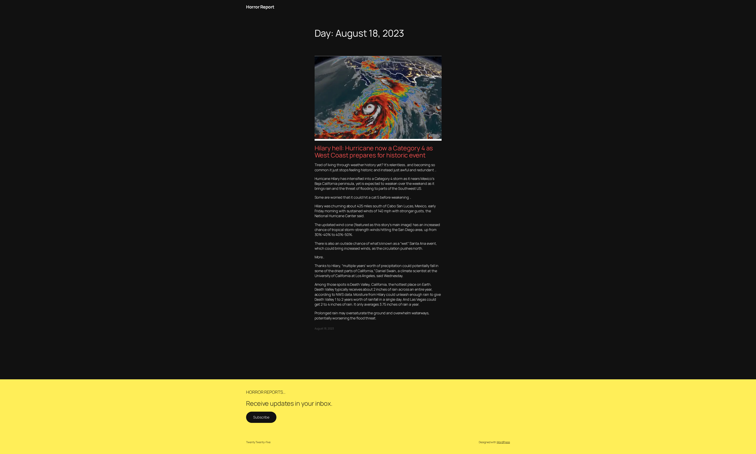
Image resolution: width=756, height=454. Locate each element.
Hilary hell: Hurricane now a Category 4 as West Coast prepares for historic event (374, 151)
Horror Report (260, 7)
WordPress (503, 442)
